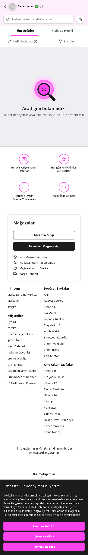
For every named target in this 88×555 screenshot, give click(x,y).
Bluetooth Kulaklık (55, 337)
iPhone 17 (50, 383)
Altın (47, 294)
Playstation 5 (52, 325)
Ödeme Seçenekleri (20, 334)
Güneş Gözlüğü (54, 389)
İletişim (11, 307)
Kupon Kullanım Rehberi (22, 371)
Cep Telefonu (52, 356)
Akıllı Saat (50, 313)
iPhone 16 (50, 395)
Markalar (13, 300)
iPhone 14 (50, 307)
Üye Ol (11, 322)
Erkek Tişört (51, 350)
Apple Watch (52, 331)
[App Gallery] (55, 462)
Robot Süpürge (53, 300)
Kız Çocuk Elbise (54, 377)
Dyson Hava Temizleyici (59, 420)
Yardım (11, 328)
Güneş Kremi (52, 414)
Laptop (48, 401)
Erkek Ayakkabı (54, 344)
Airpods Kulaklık (54, 319)
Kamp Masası (52, 432)
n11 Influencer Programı (22, 383)
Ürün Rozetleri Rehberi (22, 377)
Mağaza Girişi (44, 235)
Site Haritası (15, 365)
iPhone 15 (50, 371)
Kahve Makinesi (54, 426)
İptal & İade (14, 340)
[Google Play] (31, 462)
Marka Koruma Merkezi (22, 294)
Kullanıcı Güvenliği (19, 352)
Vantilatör (50, 407)
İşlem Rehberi (16, 346)
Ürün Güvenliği (16, 358)
